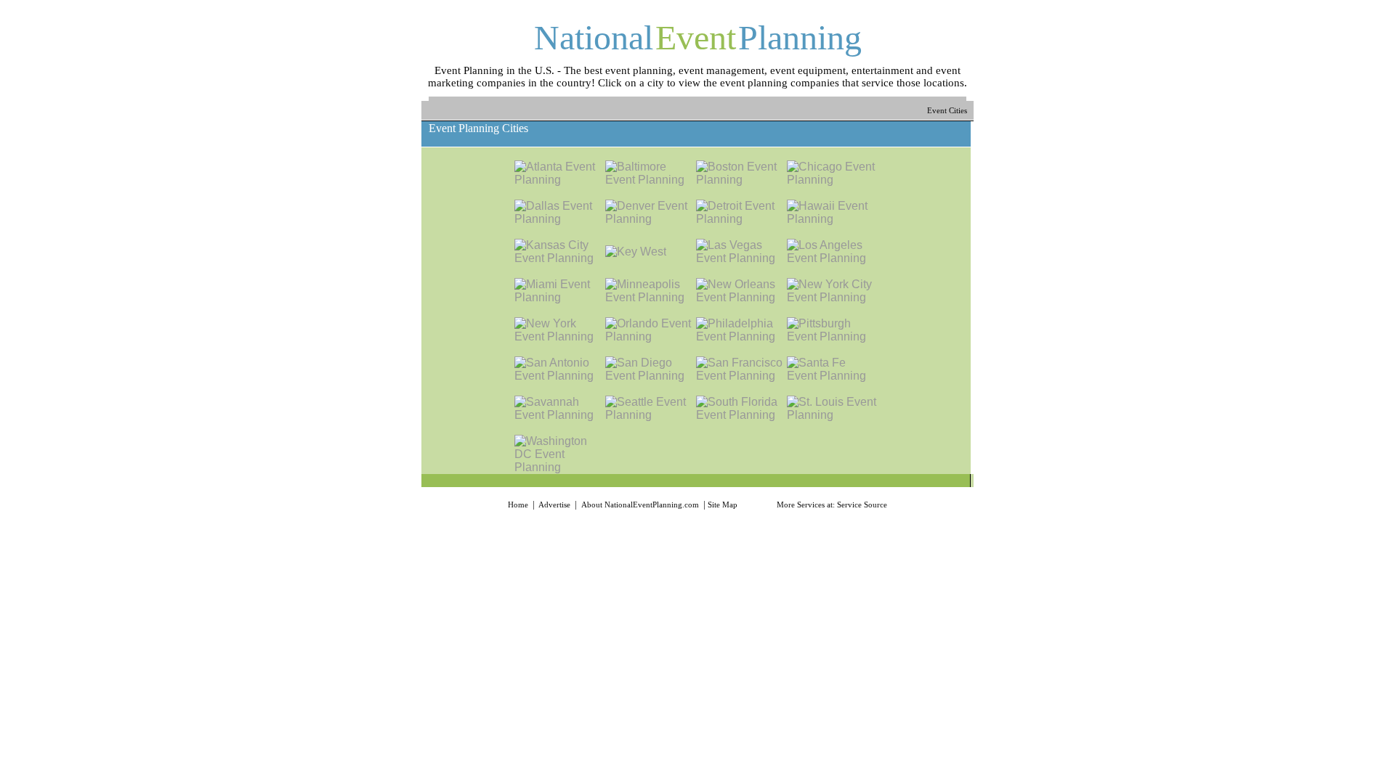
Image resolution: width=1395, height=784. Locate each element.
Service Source (862, 505)
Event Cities (948, 111)
